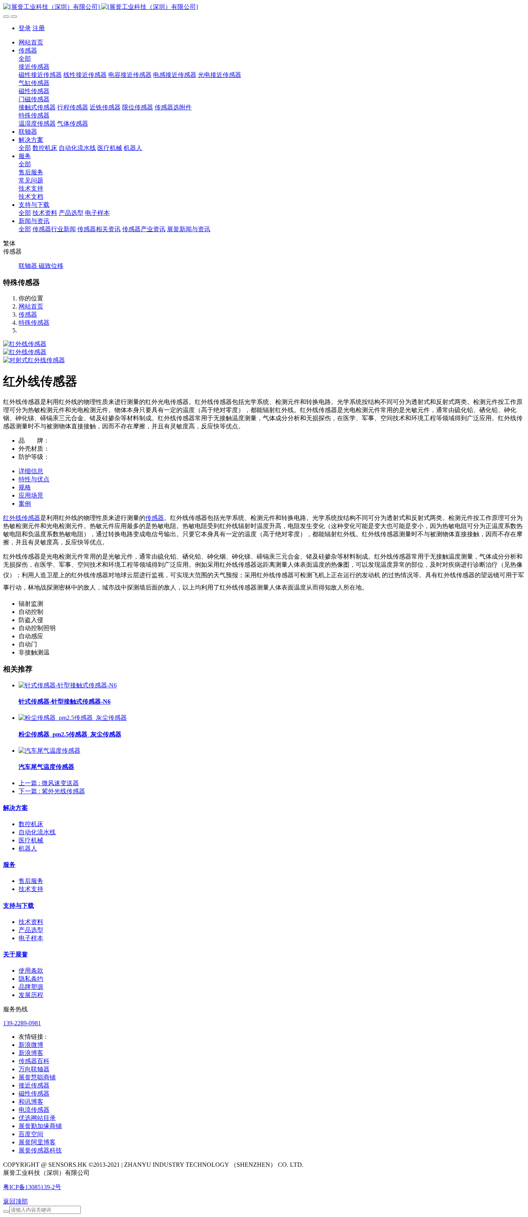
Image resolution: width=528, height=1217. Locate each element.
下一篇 (52, 791)
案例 (25, 503)
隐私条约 (31, 978)
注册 (38, 28)
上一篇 (49, 783)
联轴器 (29, 265)
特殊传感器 (34, 322)
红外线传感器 (21, 518)
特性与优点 (34, 479)
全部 (25, 58)
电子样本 (31, 938)
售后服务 (31, 881)
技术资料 (31, 922)
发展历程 (31, 995)
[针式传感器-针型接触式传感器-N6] (68, 685)
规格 (25, 487)
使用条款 (31, 970)
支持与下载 (18, 905)
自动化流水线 (37, 832)
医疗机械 (31, 840)
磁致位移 (51, 265)
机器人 (28, 848)
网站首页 (31, 42)
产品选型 (31, 930)
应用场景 (31, 495)
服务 (9, 864)
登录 (25, 28)
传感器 (28, 314)
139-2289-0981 (22, 1023)
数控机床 (31, 824)
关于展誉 (15, 954)
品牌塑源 (31, 986)
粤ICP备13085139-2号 (32, 1187)
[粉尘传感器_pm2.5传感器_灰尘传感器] (73, 717)
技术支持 (31, 889)
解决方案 (15, 808)
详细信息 (31, 471)
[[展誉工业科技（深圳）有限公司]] (264, 7)
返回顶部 (15, 1201)
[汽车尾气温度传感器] (49, 750)
